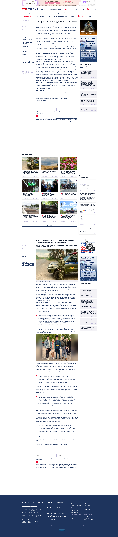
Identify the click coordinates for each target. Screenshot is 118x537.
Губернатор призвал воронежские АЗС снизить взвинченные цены (29, 194)
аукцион (25, 37)
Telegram (57, 92)
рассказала (49, 61)
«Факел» (81, 16)
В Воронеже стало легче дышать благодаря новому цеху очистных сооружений (86, 217)
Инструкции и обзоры (61, 13)
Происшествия (33, 13)
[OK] (31, 502)
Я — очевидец (49, 13)
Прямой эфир (92, 9)
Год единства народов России (61, 16)
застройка (25, 46)
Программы (90, 13)
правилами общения (52, 119)
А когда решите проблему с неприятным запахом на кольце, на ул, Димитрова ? (87, 221)
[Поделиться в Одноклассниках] (26, 62)
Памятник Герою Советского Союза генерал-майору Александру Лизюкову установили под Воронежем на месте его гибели (88, 74)
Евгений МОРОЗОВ (40, 90)
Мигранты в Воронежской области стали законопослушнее (68, 194)
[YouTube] (39, 502)
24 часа (81, 66)
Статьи (83, 13)
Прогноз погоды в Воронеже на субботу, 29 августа (49, 172)
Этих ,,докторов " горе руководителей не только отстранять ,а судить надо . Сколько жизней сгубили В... (87, 187)
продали (25, 51)
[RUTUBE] (33, 502)
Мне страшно (83, 231)
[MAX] (36, 502)
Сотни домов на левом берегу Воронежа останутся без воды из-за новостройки (87, 101)
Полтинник (25, 48)
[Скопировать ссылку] (33, 62)
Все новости (49, 225)
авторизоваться (72, 121)
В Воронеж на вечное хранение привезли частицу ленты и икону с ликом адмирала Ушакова (48, 195)
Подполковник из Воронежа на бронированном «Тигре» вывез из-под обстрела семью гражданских (30, 173)
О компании (49, 502)
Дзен (74, 92)
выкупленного (42, 26)
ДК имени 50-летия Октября (27, 43)
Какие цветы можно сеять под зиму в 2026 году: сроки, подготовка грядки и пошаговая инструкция (88, 93)
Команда (59, 504)
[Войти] (80, 9)
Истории (41, 13)
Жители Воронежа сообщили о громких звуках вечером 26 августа (87, 228)
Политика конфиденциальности (29, 506)
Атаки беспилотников (41, 16)
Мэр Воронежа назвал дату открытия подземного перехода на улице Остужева (30, 216)
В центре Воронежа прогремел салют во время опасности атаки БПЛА (87, 194)
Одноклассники (68, 92)
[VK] (28, 502)
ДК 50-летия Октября (28, 39)
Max (36, 94)
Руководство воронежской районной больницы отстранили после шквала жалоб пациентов (87, 181)
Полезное (72, 13)
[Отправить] (37, 116)
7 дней (85, 66)
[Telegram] (25, 502)
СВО (50, 16)
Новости (24, 13)
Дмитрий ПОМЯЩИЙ (40, 436)
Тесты (78, 13)
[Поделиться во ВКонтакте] (23, 62)
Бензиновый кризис (27, 16)
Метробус (89, 16)
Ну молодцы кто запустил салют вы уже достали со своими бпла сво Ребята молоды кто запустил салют (87, 198)
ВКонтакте (62, 92)
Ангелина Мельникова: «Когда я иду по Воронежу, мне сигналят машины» (87, 205)
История (49, 507)
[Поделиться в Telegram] (28, 62)
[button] (95, 16)
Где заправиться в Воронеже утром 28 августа (87, 108)
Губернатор (73, 16)
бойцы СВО (25, 256)
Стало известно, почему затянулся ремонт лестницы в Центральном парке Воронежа (49, 216)
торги (24, 54)
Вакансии (49, 504)
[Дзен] (23, 502)
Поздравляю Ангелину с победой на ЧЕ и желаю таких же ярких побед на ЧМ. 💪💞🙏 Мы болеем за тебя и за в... (87, 210)
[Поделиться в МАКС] (31, 62)
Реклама (58, 507)
